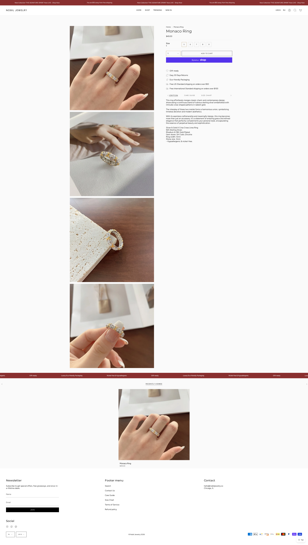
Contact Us (110, 490)
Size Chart (109, 500)
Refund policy (111, 509)
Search (108, 486)
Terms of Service (112, 505)
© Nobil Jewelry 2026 (136, 534)
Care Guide (110, 495)
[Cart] (300, 10)
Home (168, 27)
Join (32, 510)
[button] (147, 10)
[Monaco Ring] (154, 424)
